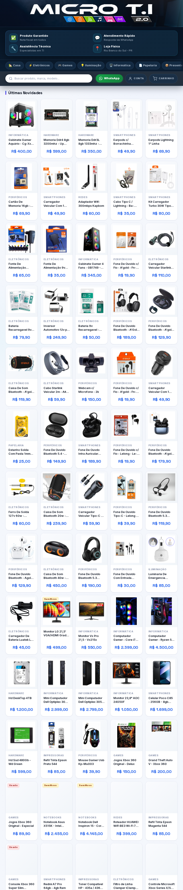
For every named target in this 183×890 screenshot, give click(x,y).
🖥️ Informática (120, 65)
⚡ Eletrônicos (39, 65)
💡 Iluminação (91, 65)
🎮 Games (65, 65)
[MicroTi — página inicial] (91, 13)
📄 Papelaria (148, 65)
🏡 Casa (15, 65)
